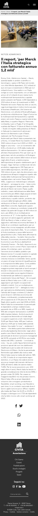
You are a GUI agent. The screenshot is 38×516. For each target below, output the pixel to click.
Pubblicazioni (19, 466)
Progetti (19, 472)
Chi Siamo (19, 459)
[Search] (27, 494)
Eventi (19, 462)
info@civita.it (19, 508)
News (8, 12)
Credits (32, 512)
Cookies (12, 512)
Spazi (19, 475)
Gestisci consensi (22, 512)
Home (3, 12)
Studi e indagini (19, 469)
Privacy (5, 512)
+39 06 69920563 (26, 505)
